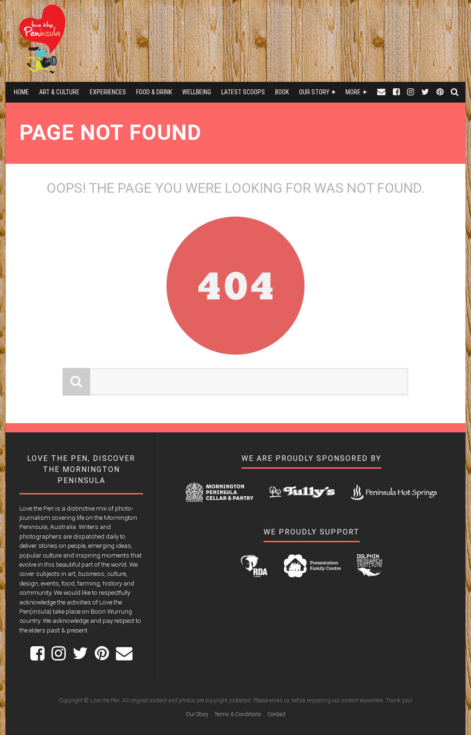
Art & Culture (59, 92)
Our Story (314, 92)
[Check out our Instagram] (410, 92)
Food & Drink (154, 92)
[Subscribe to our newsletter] (381, 92)
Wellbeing (196, 92)
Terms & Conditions (237, 714)
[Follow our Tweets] (425, 92)
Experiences (108, 92)
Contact (276, 714)
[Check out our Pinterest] (440, 92)
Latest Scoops (243, 92)
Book (282, 92)
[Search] (454, 92)
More (353, 92)
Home (21, 92)
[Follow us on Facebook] (396, 92)
